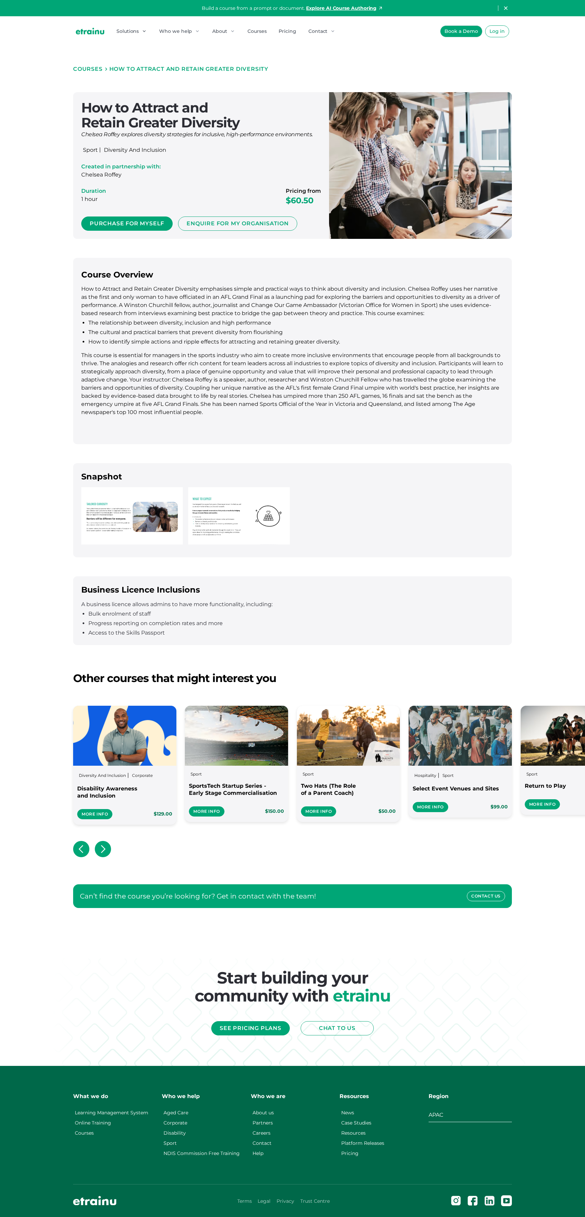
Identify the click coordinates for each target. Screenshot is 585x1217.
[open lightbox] (132, 515)
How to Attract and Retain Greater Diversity (188, 69)
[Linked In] (489, 1200)
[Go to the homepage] (94, 1200)
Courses (256, 31)
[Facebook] (472, 1200)
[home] (90, 31)
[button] (131, 31)
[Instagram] (456, 1200)
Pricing (287, 31)
